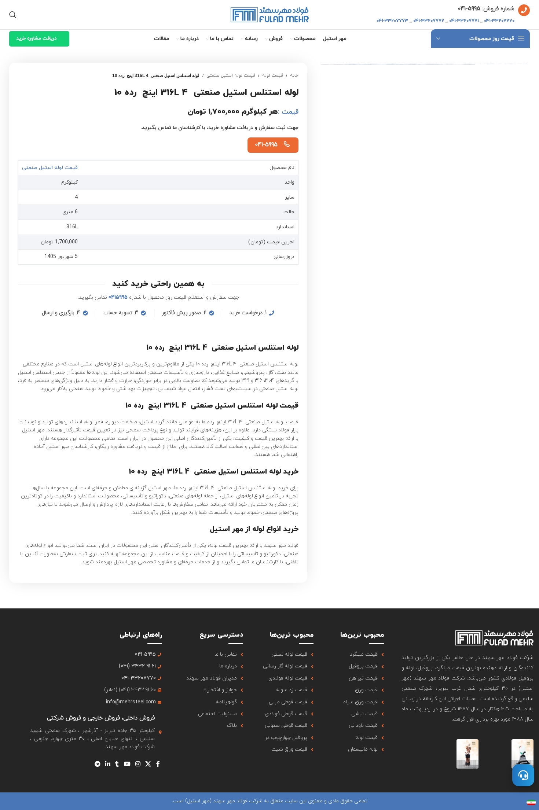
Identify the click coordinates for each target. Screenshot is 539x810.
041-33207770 (499, 21)
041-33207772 (428, 21)
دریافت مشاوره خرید (36, 38)
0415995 (118, 297)
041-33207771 (464, 21)
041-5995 (266, 145)
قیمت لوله (272, 75)
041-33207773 (392, 21)
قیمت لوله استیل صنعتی (230, 75)
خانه (294, 75)
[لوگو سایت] (270, 14)
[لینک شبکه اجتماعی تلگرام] (97, 764)
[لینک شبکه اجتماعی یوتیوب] (127, 764)
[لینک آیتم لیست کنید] (357, 655)
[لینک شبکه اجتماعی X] (148, 764)
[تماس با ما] (523, 775)
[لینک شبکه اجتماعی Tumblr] (117, 764)
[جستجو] (13, 14)
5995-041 (469, 9)
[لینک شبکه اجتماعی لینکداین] (108, 764)
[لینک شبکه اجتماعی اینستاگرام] (138, 764)
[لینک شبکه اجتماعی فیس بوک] (158, 764)
